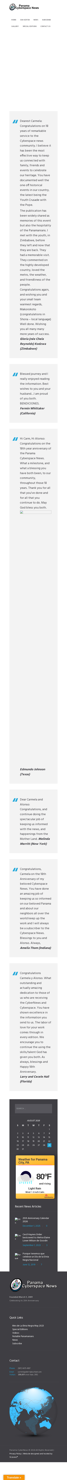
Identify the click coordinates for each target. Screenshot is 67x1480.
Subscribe (17, 1343)
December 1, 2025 (31, 1226)
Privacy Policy (15, 1454)
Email (11, 1372)
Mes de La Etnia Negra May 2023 (28, 1326)
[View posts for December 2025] (17, 1122)
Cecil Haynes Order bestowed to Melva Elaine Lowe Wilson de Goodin (36, 1238)
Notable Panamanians (23, 1336)
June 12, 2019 (29, 1264)
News (15, 1340)
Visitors (12, 1374)
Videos (15, 1333)
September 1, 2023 (32, 1245)
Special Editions (20, 1329)
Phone (12, 1368)
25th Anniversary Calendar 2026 (36, 1219)
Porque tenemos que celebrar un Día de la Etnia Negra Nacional (36, 1257)
